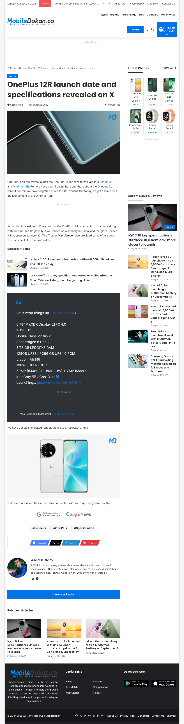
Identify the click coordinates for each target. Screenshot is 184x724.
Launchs (40, 528)
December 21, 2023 (64, 414)
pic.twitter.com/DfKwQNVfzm (60, 383)
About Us (119, 3)
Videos (97, 692)
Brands (114, 14)
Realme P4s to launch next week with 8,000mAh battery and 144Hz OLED (163, 339)
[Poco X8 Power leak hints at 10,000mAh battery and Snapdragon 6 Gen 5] (138, 311)
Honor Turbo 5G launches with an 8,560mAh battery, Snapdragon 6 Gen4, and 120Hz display (63, 647)
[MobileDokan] (30, 22)
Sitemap (171, 715)
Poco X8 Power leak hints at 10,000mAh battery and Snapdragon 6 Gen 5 (163, 314)
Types (104, 14)
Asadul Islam (17, 104)
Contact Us (168, 3)
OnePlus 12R (21, 186)
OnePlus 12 (108, 182)
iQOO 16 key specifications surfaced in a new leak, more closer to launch (24, 647)
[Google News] (78, 514)
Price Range (129, 14)
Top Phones (168, 14)
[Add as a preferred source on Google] (49, 514)
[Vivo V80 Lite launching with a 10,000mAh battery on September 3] (103, 628)
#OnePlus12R (63, 313)
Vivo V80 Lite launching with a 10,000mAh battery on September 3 (90, 3)
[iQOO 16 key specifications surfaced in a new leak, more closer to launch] (24, 628)
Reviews (98, 681)
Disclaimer (153, 3)
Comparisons (100, 687)
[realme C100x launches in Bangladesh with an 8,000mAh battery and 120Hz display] (17, 264)
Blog (141, 14)
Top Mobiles (72, 687)
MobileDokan (53, 715)
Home (13, 68)
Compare (152, 14)
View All (168, 68)
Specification (85, 528)
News (22, 68)
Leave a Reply (63, 594)
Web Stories (72, 692)
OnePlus (61, 528)
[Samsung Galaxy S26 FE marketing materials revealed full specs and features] (138, 361)
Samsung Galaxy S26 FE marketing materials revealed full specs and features (163, 363)
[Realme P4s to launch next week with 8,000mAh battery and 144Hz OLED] (138, 336)
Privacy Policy (136, 3)
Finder (135, 29)
